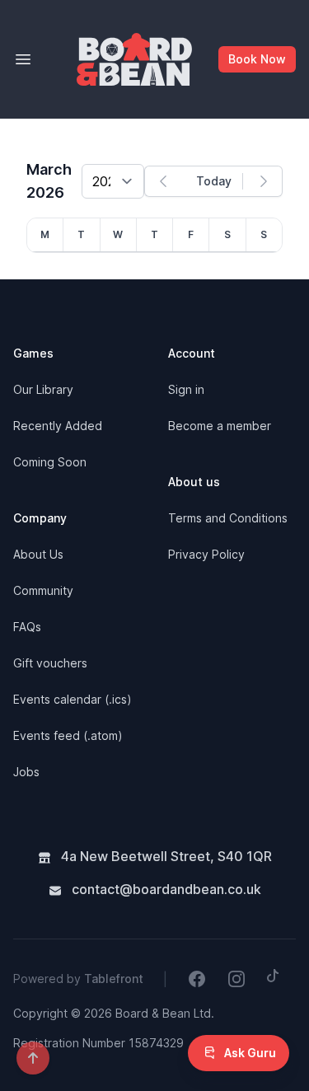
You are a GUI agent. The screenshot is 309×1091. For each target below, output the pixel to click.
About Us (38, 554)
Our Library (43, 389)
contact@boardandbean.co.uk (164, 889)
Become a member (219, 426)
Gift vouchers (50, 663)
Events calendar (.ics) (72, 699)
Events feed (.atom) (68, 735)
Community (43, 590)
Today (214, 181)
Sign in (186, 389)
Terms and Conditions (228, 518)
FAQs (27, 627)
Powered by (78, 979)
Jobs (26, 772)
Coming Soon (50, 462)
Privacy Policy (206, 554)
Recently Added (57, 426)
